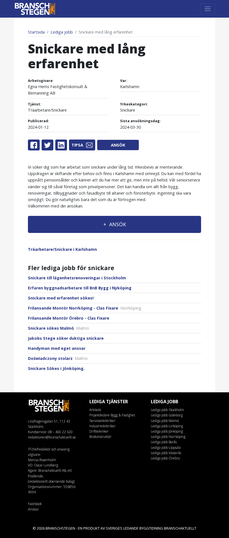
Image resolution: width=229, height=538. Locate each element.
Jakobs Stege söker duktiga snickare (66, 338)
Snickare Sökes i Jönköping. (56, 368)
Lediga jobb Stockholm (167, 409)
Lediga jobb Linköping (167, 426)
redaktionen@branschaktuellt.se (52, 437)
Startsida (36, 32)
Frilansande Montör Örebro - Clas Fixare (68, 318)
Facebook (35, 503)
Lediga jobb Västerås (166, 452)
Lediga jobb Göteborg (167, 415)
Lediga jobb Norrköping (168, 436)
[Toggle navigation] (207, 9)
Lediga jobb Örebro (165, 458)
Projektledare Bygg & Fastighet (112, 415)
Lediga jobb (62, 32)
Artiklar (33, 509)
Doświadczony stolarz (58, 358)
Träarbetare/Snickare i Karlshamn (62, 249)
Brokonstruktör (100, 436)
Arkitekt (95, 409)
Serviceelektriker (102, 420)
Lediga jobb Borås (164, 442)
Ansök (118, 145)
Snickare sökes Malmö (58, 328)
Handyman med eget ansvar (56, 348)
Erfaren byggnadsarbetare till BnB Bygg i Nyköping (80, 288)
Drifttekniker (99, 431)
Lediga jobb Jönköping (167, 431)
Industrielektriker (102, 426)
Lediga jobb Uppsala (166, 447)
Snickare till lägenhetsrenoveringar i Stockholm (77, 277)
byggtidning (151, 528)
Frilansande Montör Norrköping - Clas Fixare (84, 308)
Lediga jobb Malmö (165, 420)
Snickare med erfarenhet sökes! (61, 298)
